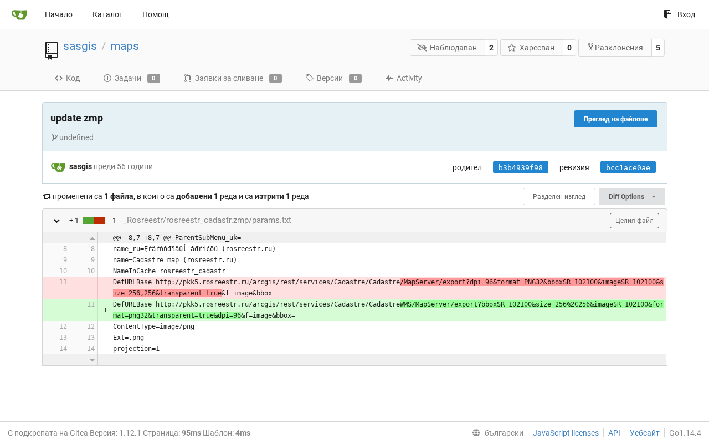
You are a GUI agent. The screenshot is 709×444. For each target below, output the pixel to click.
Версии (337, 78)
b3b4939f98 (521, 168)
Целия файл (634, 220)
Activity (409, 78)
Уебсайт (645, 432)
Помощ (155, 14)
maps (124, 46)
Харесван (537, 47)
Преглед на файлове (616, 119)
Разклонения (619, 47)
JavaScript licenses (566, 432)
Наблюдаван (453, 47)
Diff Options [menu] (627, 197)
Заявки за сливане (236, 78)
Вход (686, 14)
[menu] (495, 433)
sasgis (80, 46)
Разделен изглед (559, 197)
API (614, 432)
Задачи (135, 78)
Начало (59, 14)
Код (73, 78)
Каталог (107, 14)
